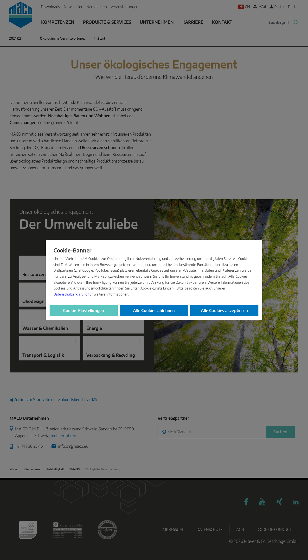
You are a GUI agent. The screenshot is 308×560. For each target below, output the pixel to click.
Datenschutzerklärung (70, 294)
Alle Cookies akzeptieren (224, 311)
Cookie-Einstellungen (83, 311)
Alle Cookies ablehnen (154, 311)
